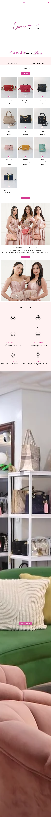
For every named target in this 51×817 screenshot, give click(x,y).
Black (42, 103)
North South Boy (42, 161)
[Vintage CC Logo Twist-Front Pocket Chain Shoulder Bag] (42, 87)
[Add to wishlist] (9, 96)
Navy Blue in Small (9, 192)
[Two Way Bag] (9, 118)
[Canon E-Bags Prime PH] (25, 2)
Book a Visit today (25, 623)
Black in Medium (25, 133)
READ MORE (25, 257)
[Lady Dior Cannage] (42, 118)
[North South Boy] (42, 147)
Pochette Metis (25, 100)
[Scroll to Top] (48, 810)
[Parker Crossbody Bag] (25, 147)
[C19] (25, 118)
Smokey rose (9, 162)
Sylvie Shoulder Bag (8, 190)
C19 (25, 131)
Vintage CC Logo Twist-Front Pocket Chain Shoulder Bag (42, 101)
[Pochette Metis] (25, 87)
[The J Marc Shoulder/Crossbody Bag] (9, 87)
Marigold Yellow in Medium (25, 162)
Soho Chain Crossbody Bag (9, 161)
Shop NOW (25, 73)
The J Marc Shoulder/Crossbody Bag (9, 101)
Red (9, 103)
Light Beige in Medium (9, 133)
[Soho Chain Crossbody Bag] (9, 147)
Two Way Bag (9, 131)
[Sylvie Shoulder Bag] (9, 177)
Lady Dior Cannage (42, 131)
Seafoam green (42, 162)
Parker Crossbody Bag (25, 161)
